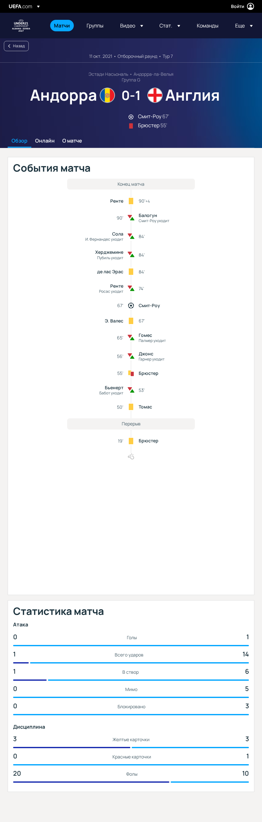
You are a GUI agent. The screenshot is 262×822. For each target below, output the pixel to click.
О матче (72, 141)
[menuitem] (62, 25)
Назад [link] (19, 46)
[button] (131, 25)
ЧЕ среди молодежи (21, 25)
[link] (62, 25)
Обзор (19, 141)
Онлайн (45, 141)
